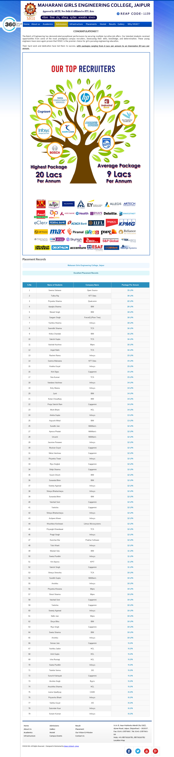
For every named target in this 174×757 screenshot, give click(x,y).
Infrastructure (76, 24)
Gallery (121, 24)
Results (112, 24)
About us (35, 24)
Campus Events (56, 736)
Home (26, 24)
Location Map (119, 740)
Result (77, 726)
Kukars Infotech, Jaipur (71, 746)
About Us (28, 729)
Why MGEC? (133, 24)
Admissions (61, 24)
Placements (91, 24)
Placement (79, 729)
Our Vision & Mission (84, 733)
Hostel (103, 24)
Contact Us (29, 29)
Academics (48, 24)
